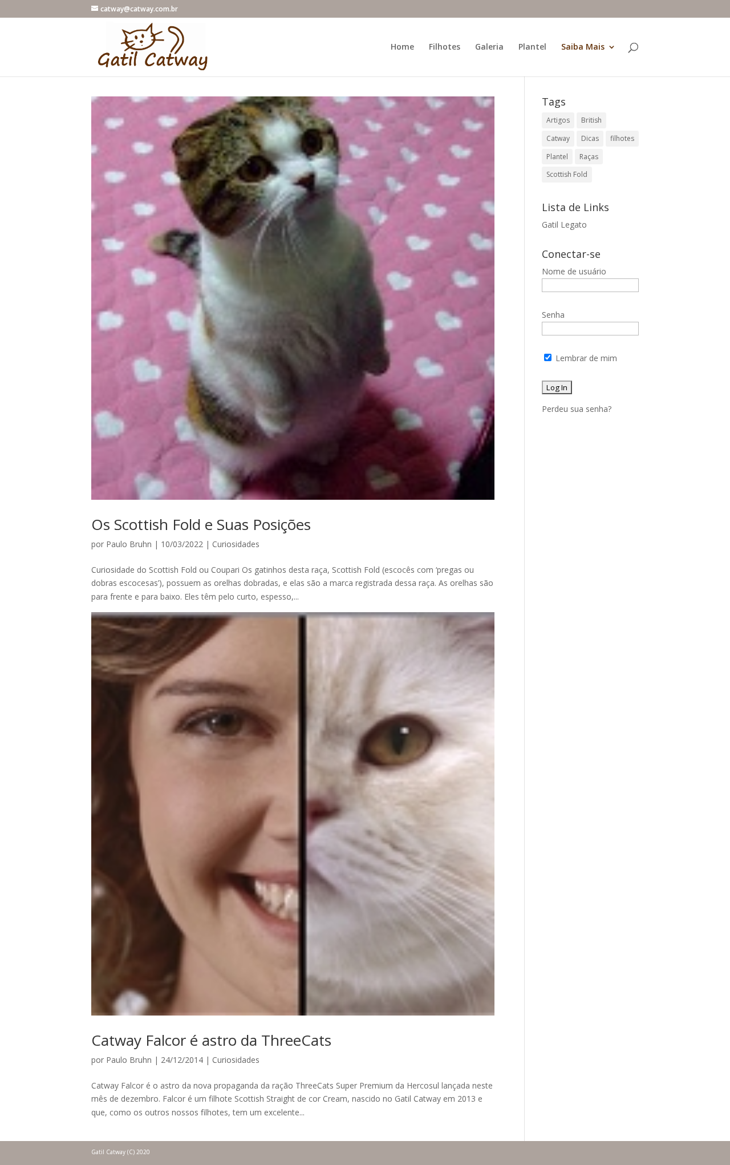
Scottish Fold (566, 174)
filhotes (622, 138)
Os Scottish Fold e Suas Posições (201, 524)
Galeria (489, 47)
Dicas (590, 138)
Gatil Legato (564, 224)
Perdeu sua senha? (576, 408)
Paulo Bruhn (129, 544)
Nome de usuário (574, 271)
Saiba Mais (583, 47)
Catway (558, 138)
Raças (588, 156)
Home (402, 47)
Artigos (558, 120)
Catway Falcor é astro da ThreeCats (211, 1040)
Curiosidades (235, 544)
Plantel (532, 47)
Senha (553, 314)
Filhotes (444, 47)
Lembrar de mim (585, 358)
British (591, 120)
